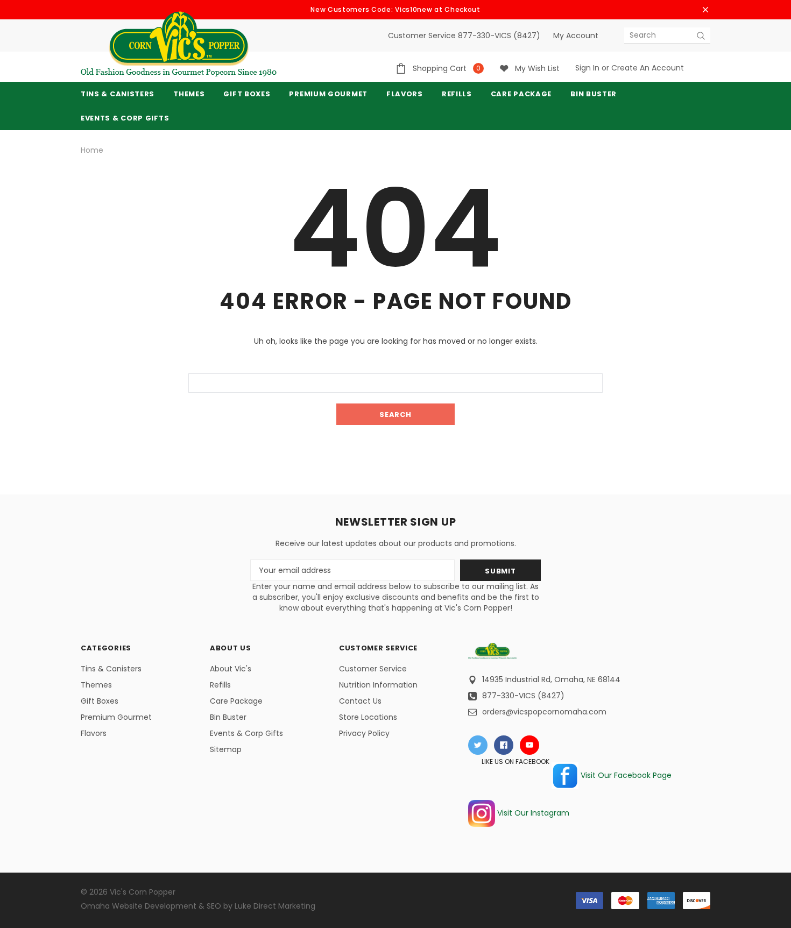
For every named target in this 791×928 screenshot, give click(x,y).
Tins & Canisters (117, 94)
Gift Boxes (99, 701)
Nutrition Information (378, 684)
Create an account (647, 67)
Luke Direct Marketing (275, 906)
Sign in (587, 67)
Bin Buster (228, 717)
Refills (220, 684)
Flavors (94, 733)
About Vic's (230, 668)
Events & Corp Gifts (125, 118)
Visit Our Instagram (532, 812)
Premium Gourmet (116, 717)
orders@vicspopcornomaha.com (544, 711)
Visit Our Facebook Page (625, 775)
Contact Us (360, 701)
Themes (188, 94)
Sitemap (226, 749)
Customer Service (373, 668)
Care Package (236, 701)
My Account (575, 35)
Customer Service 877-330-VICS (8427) (464, 35)
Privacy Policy (364, 733)
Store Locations (368, 717)
